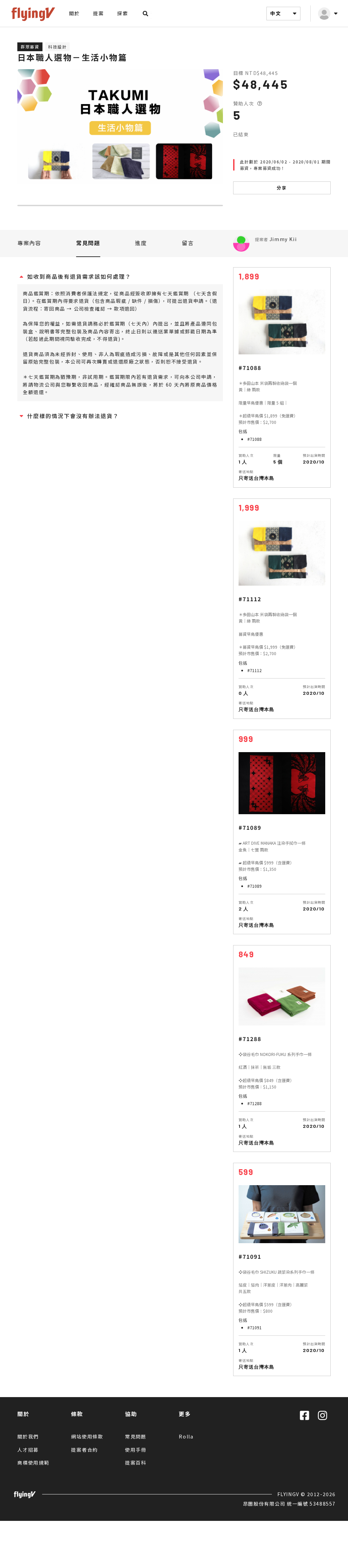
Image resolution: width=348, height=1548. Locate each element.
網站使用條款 (87, 1436)
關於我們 (28, 1436)
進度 (141, 243)
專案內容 (29, 243)
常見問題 (88, 243)
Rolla (186, 1436)
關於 (74, 13)
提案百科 (135, 1462)
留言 (188, 243)
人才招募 (28, 1449)
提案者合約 (84, 1449)
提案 (98, 13)
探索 (122, 13)
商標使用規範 (33, 1462)
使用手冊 (135, 1449)
